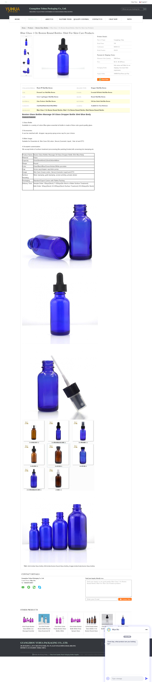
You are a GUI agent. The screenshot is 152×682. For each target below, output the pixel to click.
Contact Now (126, 599)
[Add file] (107, 678)
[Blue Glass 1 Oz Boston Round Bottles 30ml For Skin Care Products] (26, 42)
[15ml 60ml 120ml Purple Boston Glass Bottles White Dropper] (60, 619)
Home (17, 19)
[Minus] (146, 629)
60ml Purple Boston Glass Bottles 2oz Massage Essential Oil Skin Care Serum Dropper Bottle (28, 631)
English (143, 2)
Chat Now (134, 2)
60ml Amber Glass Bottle (35, 566)
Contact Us (97, 19)
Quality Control (81, 19)
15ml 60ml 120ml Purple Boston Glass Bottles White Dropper (60, 630)
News (129, 19)
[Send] (146, 678)
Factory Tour (65, 19)
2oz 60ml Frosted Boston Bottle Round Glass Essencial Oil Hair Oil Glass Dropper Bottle (44, 631)
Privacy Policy (44, 654)
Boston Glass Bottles (41, 28)
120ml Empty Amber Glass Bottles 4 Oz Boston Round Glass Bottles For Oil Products (91, 631)
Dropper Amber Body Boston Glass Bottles (82, 566)
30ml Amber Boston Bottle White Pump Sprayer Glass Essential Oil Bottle (76, 630)
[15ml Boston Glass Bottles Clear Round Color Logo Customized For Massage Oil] (107, 619)
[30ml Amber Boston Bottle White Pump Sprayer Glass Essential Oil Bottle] (75, 619)
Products (32, 19)
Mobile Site (37, 654)
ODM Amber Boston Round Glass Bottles (56, 566)
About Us (49, 19)
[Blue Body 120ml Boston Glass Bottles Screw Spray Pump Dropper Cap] (123, 619)
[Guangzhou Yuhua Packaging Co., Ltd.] (17, 9)
